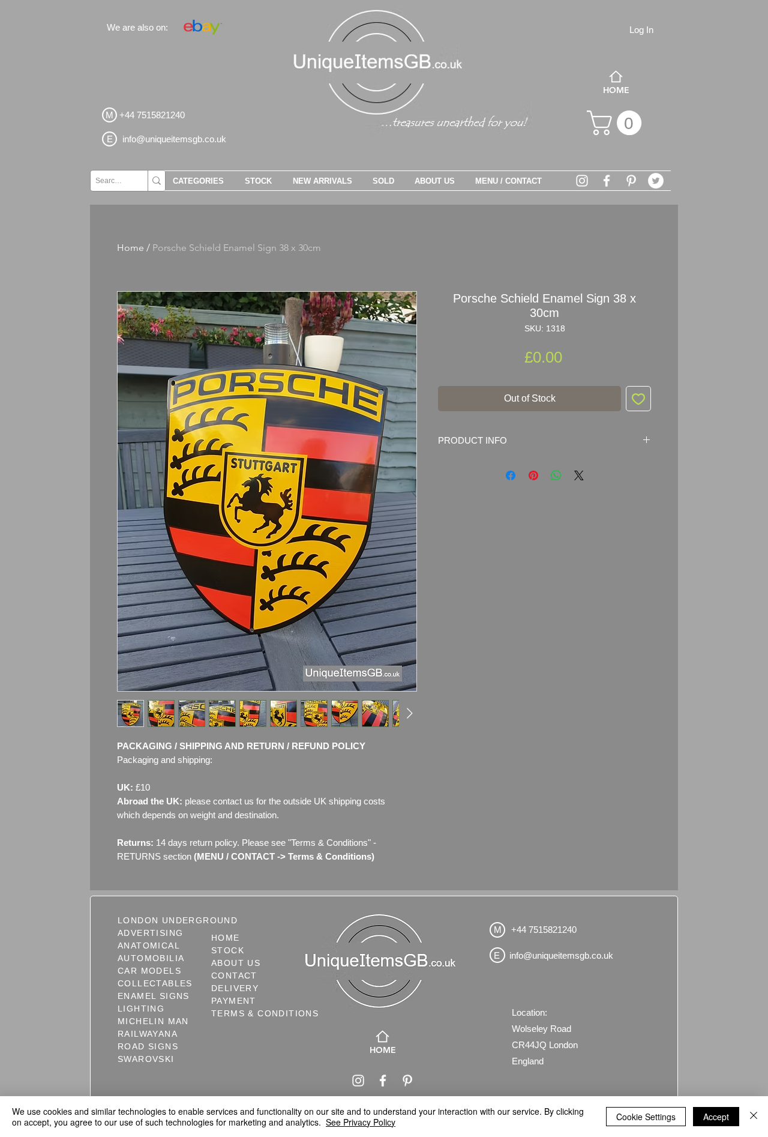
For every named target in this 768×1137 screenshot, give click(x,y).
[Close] (753, 1116)
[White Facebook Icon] (606, 180)
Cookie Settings (646, 1117)
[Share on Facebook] (510, 475)
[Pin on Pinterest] (533, 475)
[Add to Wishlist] (638, 398)
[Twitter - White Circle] (656, 180)
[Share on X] (579, 475)
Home (130, 247)
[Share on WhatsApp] (556, 475)
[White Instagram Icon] (582, 180)
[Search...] (156, 180)
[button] (617, 122)
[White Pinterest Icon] (631, 180)
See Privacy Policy (360, 1122)
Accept (716, 1117)
